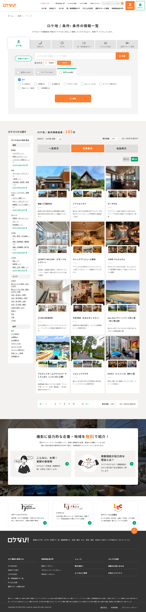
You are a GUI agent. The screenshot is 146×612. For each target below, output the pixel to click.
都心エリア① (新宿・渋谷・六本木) (20, 285)
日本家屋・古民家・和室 (21, 183)
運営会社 (103, 607)
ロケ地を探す (12, 566)
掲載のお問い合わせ (116, 566)
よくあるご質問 (72, 3)
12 (83, 404)
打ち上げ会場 (88, 8)
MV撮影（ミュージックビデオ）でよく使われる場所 (44, 598)
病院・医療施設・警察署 (21, 242)
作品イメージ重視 (17, 353)
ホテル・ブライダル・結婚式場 (20, 194)
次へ (87, 404)
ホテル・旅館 (19, 198)
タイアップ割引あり (18, 350)
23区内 (13, 281)
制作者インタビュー (48, 574)
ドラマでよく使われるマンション (20, 601)
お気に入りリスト (95, 3)
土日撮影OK (15, 340)
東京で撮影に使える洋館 (97, 601)
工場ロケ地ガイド (112, 598)
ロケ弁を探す (12, 574)
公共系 (13, 233)
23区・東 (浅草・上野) (18, 301)
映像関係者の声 (117, 8)
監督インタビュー (47, 566)
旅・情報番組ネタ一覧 (16, 578)
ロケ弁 (61, 8)
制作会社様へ (59, 3)
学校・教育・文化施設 (21, 237)
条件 (20, 16)
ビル (16, 221)
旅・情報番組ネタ (73, 8)
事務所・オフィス (21, 218)
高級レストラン (20, 156)
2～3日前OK (15, 334)
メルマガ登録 (83, 3)
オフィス (14, 215)
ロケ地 (44, 8)
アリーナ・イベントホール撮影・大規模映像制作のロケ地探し (89, 598)
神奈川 (13, 311)
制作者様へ (79, 566)
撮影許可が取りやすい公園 (65, 598)
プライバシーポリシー (130, 607)
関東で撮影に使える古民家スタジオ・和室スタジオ (76, 601)
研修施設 (18, 225)
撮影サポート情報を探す (16, 586)
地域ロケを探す (13, 570)
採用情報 (114, 607)
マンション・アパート (21, 174)
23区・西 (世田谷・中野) (19, 298)
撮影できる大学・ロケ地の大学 (37, 601)
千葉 (12, 317)
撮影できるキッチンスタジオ (54, 601)
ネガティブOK (16, 343)
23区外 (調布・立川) (17, 308)
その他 (13, 258)
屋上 (16, 261)
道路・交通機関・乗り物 (21, 248)
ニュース (78, 559)
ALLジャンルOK (16, 347)
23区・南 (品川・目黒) (18, 295)
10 (74, 404)
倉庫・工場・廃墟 (21, 267)
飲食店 (13, 150)
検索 (74, 98)
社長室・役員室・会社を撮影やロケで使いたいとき (118, 601)
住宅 (12, 170)
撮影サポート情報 (102, 8)
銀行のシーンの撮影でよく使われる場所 (18, 598)
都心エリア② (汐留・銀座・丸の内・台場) (20, 290)
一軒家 (17, 179)
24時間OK (14, 337)
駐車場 (17, 264)
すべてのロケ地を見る (20, 140)
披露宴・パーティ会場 (21, 205)
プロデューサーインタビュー (51, 570)
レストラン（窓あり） (21, 161)
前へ (41, 404)
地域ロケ (52, 8)
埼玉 (12, 314)
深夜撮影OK (15, 356)
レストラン (18, 153)
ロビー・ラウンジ (21, 201)
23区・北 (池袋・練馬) (18, 304)
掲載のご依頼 (45, 3)
